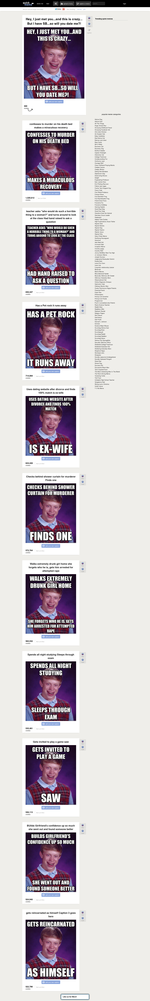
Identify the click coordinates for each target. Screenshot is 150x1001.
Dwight (97, 178)
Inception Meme (100, 246)
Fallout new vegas (100, 186)
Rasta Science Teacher (102, 305)
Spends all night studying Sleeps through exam (51, 656)
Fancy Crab (98, 190)
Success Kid (99, 365)
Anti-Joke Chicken (100, 132)
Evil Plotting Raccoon (101, 184)
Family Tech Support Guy (103, 188)
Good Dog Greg (100, 209)
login (124, 4)
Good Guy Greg (100, 211)
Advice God (98, 121)
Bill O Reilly (98, 144)
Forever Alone (99, 194)
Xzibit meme (99, 386)
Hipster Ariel (99, 224)
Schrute (97, 324)
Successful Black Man (102, 367)
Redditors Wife (99, 309)
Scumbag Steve (100, 338)
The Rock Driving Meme (102, 374)
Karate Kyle (98, 261)
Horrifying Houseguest (102, 238)
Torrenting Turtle (100, 376)
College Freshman (100, 157)
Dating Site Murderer (101, 171)
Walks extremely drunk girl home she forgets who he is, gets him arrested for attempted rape (51, 567)
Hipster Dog (98, 228)
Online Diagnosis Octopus (103, 282)
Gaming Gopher (100, 207)
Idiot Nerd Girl (99, 242)
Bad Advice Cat (100, 138)
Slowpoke (98, 355)
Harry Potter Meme (101, 236)
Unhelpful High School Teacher (104, 380)
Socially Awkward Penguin (103, 359)
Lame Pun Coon (100, 263)
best (47, 4)
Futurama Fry (99, 203)
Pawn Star (98, 292)
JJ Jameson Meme (101, 255)
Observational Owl (100, 280)
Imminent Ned (99, 244)
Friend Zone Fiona (100, 201)
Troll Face (98, 378)
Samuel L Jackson (101, 322)
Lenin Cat (98, 265)
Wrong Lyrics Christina (102, 384)
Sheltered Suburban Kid (102, 347)
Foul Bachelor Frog (101, 196)
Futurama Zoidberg (101, 205)
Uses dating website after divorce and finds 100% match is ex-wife (50, 390)
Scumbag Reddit (100, 334)
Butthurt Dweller (100, 151)
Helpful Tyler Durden (101, 219)
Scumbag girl (99, 332)
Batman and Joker (100, 140)
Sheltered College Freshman (104, 344)
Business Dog (99, 148)
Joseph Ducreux (100, 257)
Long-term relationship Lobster (104, 267)
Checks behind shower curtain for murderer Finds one (51, 478)
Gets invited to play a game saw (51, 741)
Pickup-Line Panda (101, 299)
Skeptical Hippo (100, 351)
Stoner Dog (98, 363)
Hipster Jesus (99, 232)
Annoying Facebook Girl (102, 130)
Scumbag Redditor (101, 336)
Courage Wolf (99, 163)
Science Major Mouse (102, 326)
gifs (84, 9)
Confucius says (100, 161)
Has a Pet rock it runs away (50, 305)
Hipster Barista (99, 226)
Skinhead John (99, 353)
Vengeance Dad (100, 382)
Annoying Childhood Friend (103, 128)
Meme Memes (99, 271)
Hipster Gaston (99, 230)
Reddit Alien (98, 307)
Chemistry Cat (99, 155)
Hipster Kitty (99, 234)
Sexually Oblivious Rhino (103, 342)
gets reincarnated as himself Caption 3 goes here (51, 914)
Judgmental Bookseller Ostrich (104, 259)
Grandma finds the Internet (103, 213)
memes (79, 9)
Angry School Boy (100, 126)
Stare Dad (98, 361)
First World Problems (101, 192)
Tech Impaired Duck (101, 369)
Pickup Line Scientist (101, 297)
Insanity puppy (99, 249)
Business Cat (99, 146)
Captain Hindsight (100, 153)
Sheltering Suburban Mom (103, 349)
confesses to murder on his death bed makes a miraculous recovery (51, 125)
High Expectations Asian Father (105, 221)
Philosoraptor (99, 294)
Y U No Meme (99, 388)
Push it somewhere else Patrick (105, 303)
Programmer (99, 301)
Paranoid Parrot (100, 290)
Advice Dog (98, 119)
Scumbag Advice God (102, 328)
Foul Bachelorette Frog (102, 199)
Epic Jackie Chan (100, 182)
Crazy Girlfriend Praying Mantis (105, 165)
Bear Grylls (98, 142)
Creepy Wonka (99, 169)
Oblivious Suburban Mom (103, 278)
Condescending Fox (101, 159)
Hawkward (98, 217)
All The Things (99, 123)
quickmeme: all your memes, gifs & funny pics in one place (28, 3)
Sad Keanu (98, 317)
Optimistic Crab (100, 284)
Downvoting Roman (101, 176)
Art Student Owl (100, 134)
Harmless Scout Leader (102, 215)
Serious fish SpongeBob (102, 340)
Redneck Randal (100, 311)
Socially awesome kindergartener (105, 357)
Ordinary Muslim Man (101, 286)
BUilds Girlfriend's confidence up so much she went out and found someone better (51, 827)
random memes (56, 3)
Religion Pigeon (100, 313)
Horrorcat (98, 240)
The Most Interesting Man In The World (107, 372)
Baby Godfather (100, 136)
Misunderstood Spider (102, 274)
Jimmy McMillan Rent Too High (105, 253)
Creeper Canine (100, 167)
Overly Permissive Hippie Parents (105, 288)
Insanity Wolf (99, 251)
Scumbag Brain (100, 330)
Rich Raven (98, 315)
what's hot (40, 4)
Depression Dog (100, 174)
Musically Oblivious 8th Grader (104, 276)
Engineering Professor (102, 180)
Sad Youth (98, 319)
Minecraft (98, 269)
